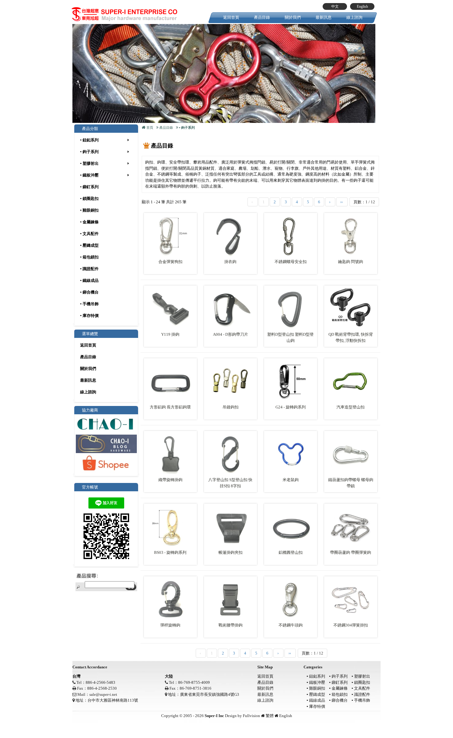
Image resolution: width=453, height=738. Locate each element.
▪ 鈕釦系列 (89, 140)
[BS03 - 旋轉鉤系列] (170, 527)
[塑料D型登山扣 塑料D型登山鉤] (290, 308)
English (362, 6)
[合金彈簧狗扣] (170, 236)
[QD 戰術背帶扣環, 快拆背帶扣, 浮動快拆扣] (350, 308)
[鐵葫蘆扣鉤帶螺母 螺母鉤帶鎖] (350, 454)
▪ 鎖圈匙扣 (89, 198)
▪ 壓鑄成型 (89, 245)
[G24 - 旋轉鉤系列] (290, 381)
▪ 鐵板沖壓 (89, 175)
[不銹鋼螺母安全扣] (290, 236)
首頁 (149, 127)
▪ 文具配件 (89, 233)
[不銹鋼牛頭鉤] (290, 599)
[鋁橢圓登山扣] (290, 527)
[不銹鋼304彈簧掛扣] (350, 599)
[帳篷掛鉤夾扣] (230, 527)
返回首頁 (231, 17)
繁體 (270, 715)
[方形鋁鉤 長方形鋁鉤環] (170, 381)
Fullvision (251, 715)
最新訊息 (324, 17)
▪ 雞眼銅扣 (89, 210)
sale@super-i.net (103, 694)
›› (342, 202)
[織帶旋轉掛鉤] (170, 454)
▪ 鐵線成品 (89, 280)
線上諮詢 (354, 17)
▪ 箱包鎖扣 (89, 257)
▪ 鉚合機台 (89, 292)
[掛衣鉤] (230, 236)
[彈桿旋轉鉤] (170, 599)
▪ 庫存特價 (89, 315)
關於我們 (293, 17)
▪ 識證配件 (89, 268)
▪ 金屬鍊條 (89, 222)
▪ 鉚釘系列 (89, 186)
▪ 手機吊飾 (89, 304)
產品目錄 (262, 17)
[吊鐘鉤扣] (230, 381)
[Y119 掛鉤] (170, 308)
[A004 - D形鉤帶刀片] (230, 308)
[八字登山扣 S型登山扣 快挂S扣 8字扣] (230, 454)
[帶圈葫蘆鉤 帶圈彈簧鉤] (350, 527)
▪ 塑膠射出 (89, 163)
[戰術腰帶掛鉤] (230, 599)
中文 (335, 6)
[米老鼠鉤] (290, 454)
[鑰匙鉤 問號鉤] (350, 236)
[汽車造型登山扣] (350, 381)
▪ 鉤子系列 (89, 151)
